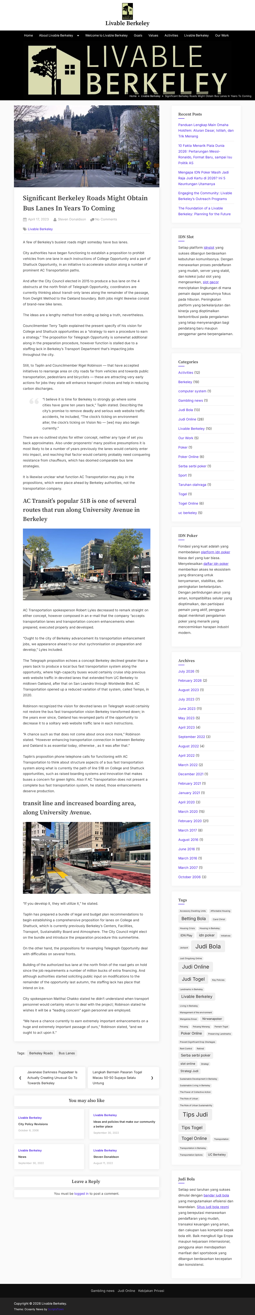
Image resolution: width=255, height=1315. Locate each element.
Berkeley (185, 382)
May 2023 (186, 718)
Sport (182, 475)
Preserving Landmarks (219, 1034)
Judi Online (187, 419)
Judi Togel (193, 979)
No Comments (106, 219)
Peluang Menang (201, 1026)
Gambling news (190, 400)
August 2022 (188, 746)
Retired (200, 1048)
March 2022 (188, 765)
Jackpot (184, 947)
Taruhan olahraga (192, 485)
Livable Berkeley (127, 23)
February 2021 (189, 783)
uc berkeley (187, 513)
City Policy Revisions (33, 1124)
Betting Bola (193, 918)
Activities (171, 35)
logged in (81, 1194)
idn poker (207, 935)
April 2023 (186, 727)
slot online (187, 1063)
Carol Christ (219, 919)
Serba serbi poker (192, 466)
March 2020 (188, 812)
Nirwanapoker (212, 1019)
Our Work (222, 35)
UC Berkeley (217, 1154)
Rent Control (186, 1048)
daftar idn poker (216, 564)
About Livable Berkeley (56, 35)
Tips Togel (191, 1127)
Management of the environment (196, 1012)
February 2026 (190, 681)
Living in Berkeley (189, 1006)
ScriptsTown (56, 1309)
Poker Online (188, 457)
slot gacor (211, 282)
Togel (182, 494)
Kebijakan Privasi (151, 1291)
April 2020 (186, 802)
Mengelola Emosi (188, 1019)
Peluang (184, 1026)
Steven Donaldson (72, 219)
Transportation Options (191, 1155)
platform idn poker (215, 552)
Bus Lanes (67, 1053)
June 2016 (186, 849)
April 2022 (186, 756)
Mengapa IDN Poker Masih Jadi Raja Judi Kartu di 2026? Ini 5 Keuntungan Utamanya (203, 178)
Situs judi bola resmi (213, 1207)
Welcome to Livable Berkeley (106, 35)
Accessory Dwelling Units (193, 911)
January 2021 (189, 793)
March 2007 (188, 868)
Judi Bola (185, 410)
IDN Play (186, 935)
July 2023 (186, 699)
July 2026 (186, 671)
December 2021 (190, 774)
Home (28, 35)
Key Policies (218, 980)
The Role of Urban (189, 1098)
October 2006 (189, 877)
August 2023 (188, 690)
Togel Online (188, 503)
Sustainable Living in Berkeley (195, 1085)
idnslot (209, 248)
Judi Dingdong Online (191, 958)
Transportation (221, 1139)
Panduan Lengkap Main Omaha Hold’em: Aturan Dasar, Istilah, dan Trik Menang (206, 130)
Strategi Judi (189, 1071)
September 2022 (191, 737)
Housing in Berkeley (210, 928)
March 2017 (187, 830)
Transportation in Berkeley (193, 1148)
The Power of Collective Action (195, 1092)
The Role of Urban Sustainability (196, 1105)
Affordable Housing (220, 911)
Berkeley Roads (41, 1053)
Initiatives (225, 935)
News (22, 1156)
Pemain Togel (221, 1026)
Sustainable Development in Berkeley (198, 1079)
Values (153, 35)
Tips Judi (195, 1114)
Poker (182, 447)
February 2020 (190, 821)
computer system (192, 391)
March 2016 (187, 858)
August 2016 (188, 840)
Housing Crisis (187, 928)
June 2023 (187, 709)
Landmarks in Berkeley (191, 989)
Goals (138, 35)
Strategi (205, 1064)
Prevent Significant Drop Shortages (197, 1042)
